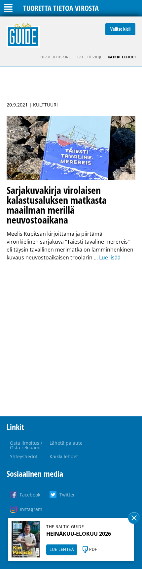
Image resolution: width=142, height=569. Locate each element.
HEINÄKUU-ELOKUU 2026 (78, 533)
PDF (93, 549)
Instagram (31, 509)
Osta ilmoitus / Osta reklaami (26, 445)
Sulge (134, 518)
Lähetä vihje (89, 56)
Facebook (30, 495)
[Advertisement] (71, 339)
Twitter (67, 495)
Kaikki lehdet (122, 56)
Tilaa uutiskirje (56, 56)
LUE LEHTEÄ (62, 549)
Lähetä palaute (66, 443)
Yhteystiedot (23, 456)
